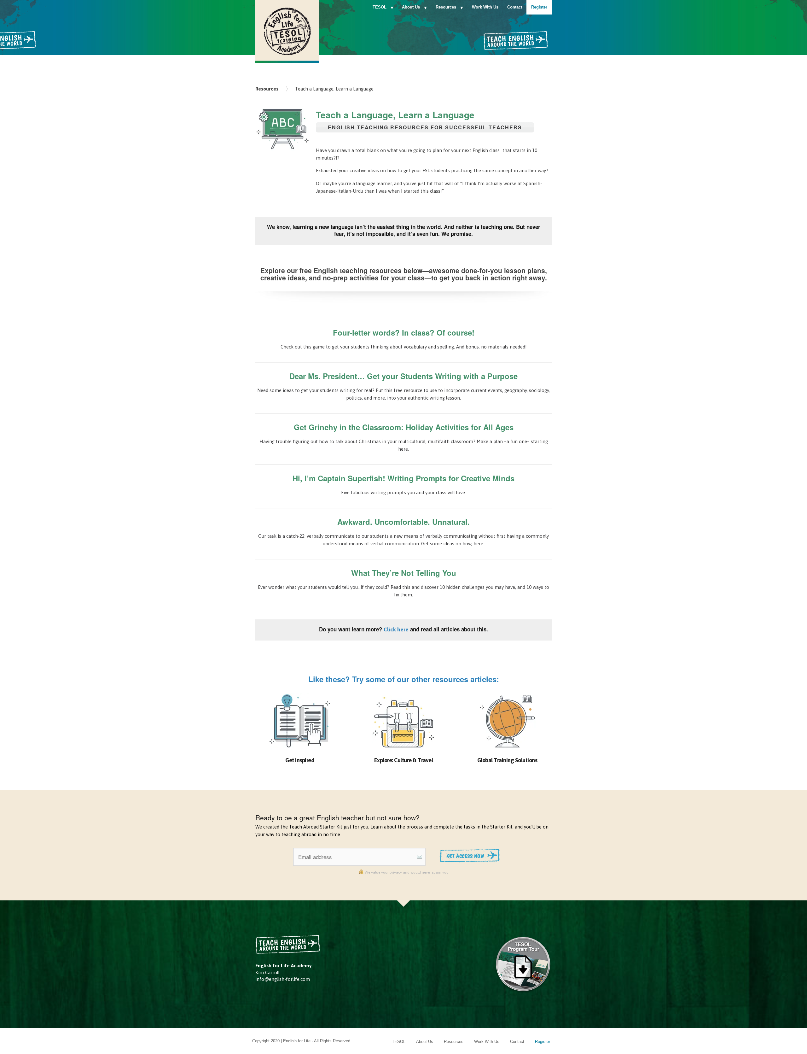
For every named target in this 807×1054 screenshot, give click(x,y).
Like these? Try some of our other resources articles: (403, 679)
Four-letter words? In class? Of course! (403, 332)
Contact (514, 7)
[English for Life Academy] (287, 30)
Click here (396, 629)
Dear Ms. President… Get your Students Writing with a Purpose (403, 376)
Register (539, 7)
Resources (446, 7)
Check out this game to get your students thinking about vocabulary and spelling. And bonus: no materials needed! (404, 346)
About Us (411, 7)
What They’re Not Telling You (403, 572)
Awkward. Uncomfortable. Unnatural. (403, 521)
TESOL (379, 7)
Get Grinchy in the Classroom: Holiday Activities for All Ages (404, 427)
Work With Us (485, 7)
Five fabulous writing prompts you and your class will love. (403, 492)
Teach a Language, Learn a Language (334, 88)
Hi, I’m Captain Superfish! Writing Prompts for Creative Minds (403, 478)
